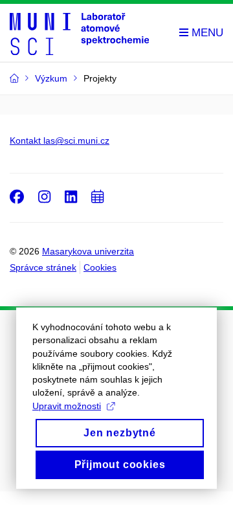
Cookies (99, 267)
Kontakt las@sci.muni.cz (59, 140)
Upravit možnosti (66, 406)
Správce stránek (43, 267)
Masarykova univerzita (88, 251)
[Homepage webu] (79, 33)
